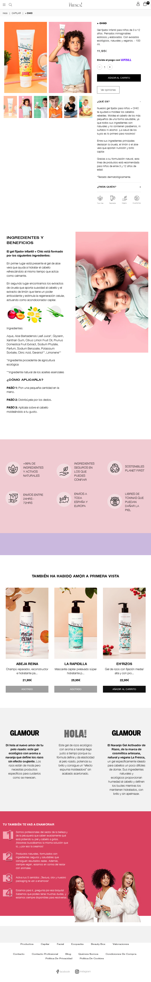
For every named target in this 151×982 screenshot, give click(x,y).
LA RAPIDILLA (27, 664)
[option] (25, 57)
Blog (68, 954)
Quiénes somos (88, 954)
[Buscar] (10, 4)
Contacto (18, 954)
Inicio (5, 13)
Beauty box (98, 944)
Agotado (27, 689)
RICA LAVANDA (125, 664)
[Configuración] (138, 4)
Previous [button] (7, 57)
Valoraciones (121, 944)
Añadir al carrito (76, 689)
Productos (27, 944)
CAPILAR (16, 13)
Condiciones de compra (121, 954)
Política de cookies (92, 959)
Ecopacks (77, 944)
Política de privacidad (58, 959)
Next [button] (86, 57)
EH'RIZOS (76, 664)
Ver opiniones (108, 89)
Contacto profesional (45, 954)
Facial (60, 944)
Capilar (45, 944)
